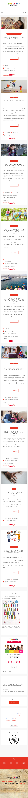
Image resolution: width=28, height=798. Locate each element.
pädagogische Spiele (11, 197)
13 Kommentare (15, 397)
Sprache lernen (15, 72)
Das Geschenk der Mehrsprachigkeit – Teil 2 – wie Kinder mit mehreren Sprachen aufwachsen (14, 300)
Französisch (7, 194)
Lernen (10, 70)
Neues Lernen (15, 335)
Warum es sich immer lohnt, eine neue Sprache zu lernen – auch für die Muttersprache (14, 230)
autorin (6, 68)
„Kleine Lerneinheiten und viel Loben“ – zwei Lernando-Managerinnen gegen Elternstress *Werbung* (14, 102)
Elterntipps (14, 97)
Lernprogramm (15, 400)
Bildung (10, 331)
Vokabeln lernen (12, 266)
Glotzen (16, 460)
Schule (12, 135)
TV (13, 463)
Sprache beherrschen (7, 72)
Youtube (7, 200)
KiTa (10, 582)
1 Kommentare (15, 132)
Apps (6, 399)
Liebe (4, 521)
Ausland (6, 331)
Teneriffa (12, 336)
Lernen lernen (9, 400)
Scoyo (16, 461)
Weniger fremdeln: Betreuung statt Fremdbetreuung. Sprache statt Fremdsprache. (14, 551)
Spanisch (5, 264)
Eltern (8, 333)
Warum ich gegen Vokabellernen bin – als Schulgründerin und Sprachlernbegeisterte (14, 368)
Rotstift (9, 135)
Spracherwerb (5, 266)
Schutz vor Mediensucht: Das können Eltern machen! (13, 692)
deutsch (4, 333)
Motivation (5, 135)
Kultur (15, 520)
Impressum (4, 781)
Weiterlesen (14, 58)
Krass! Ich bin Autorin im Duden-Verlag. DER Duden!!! (14, 38)
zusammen (5, 338)
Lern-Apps (15, 399)
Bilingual (13, 331)
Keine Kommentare (8, 67)
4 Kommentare (15, 458)
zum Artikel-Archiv (14, 702)
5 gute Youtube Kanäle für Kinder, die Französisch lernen (14, 165)
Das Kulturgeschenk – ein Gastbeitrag (14, 493)
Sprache (13, 70)
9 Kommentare (15, 579)
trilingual (16, 336)
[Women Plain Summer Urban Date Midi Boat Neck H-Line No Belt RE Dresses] (19, 715)
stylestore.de (22, 783)
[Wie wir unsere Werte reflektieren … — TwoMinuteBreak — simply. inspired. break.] (8, 720)
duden (12, 68)
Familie (6, 520)
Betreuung (7, 581)
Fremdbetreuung (13, 581)
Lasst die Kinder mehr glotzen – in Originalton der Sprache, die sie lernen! (14, 432)
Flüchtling (15, 68)
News (14, 488)
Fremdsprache (6, 70)
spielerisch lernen (6, 198)
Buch (9, 68)
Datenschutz (10, 781)
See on (12, 725)
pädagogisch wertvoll (10, 461)
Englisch (6, 263)
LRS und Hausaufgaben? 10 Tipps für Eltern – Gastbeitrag (13, 688)
